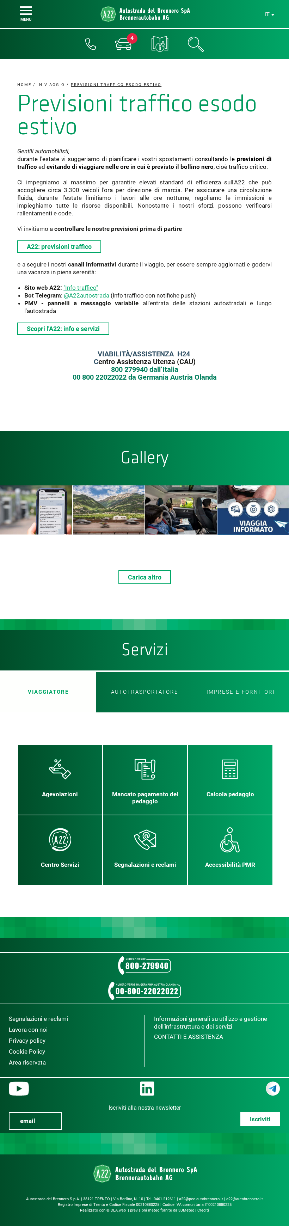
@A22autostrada (86, 295)
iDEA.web (118, 1210)
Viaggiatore (48, 692)
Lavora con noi (28, 1029)
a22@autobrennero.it (244, 1199)
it (267, 14)
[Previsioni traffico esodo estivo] (36, 509)
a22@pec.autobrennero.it (201, 1199)
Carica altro (144, 577)
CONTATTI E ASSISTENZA (188, 1036)
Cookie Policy (27, 1051)
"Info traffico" (80, 287)
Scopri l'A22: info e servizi (63, 328)
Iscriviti (260, 1119)
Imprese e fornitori (241, 692)
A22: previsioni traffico (59, 246)
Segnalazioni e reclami (38, 1018)
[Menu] (25, 10)
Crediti (203, 1210)
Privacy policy (27, 1040)
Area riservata (27, 1062)
